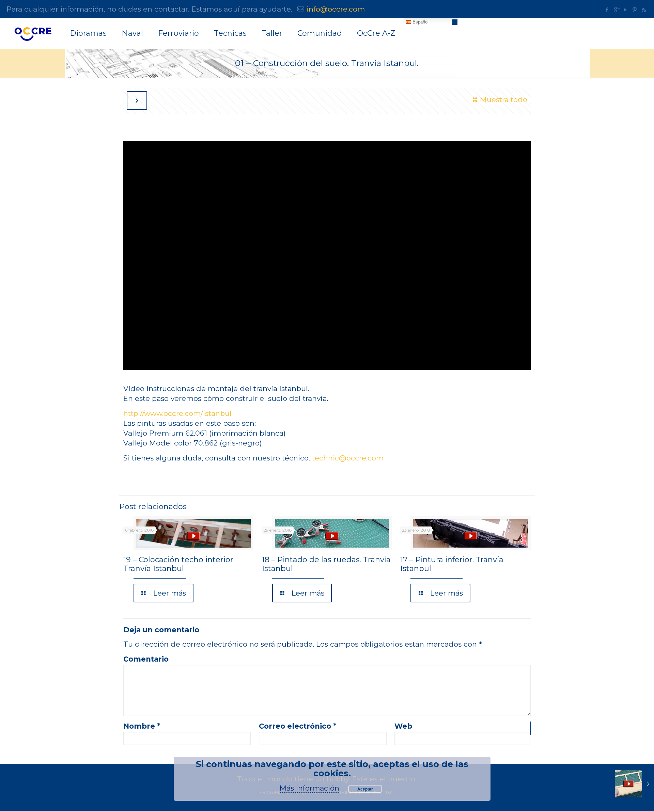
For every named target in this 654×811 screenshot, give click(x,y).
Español (420, 22)
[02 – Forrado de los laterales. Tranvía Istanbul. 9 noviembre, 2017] (634, 783)
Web (403, 726)
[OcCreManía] (32, 33)
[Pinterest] (634, 9)
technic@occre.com (348, 458)
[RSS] (644, 9)
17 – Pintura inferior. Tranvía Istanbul (451, 564)
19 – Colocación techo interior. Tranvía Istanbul (179, 564)
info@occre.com (336, 9)
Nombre (141, 726)
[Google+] (616, 9)
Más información (309, 788)
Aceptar (365, 789)
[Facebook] (607, 9)
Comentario (146, 659)
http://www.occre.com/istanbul (177, 413)
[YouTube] (625, 9)
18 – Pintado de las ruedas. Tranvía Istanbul (326, 564)
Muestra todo (503, 99)
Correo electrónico (298, 726)
